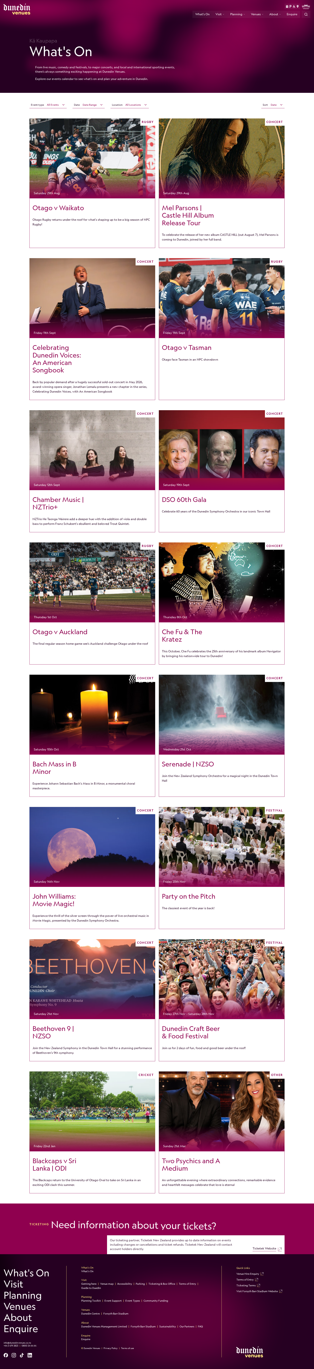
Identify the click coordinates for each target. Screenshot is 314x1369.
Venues (256, 14)
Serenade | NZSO (188, 764)
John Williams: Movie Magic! (54, 900)
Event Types (132, 1300)
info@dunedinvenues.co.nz (17, 1342)
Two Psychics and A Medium (191, 1164)
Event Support (113, 1300)
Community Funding (156, 1300)
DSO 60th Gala (184, 499)
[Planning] (287, 6)
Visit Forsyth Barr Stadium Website (257, 1291)
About (273, 14)
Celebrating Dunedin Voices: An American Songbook (57, 358)
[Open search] (306, 14)
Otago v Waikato (58, 207)
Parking (140, 1283)
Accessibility (124, 1283)
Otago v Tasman (187, 347)
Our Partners (187, 1326)
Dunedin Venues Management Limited (104, 1326)
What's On (202, 14)
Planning (236, 14)
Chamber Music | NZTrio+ (58, 503)
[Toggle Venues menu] (262, 14)
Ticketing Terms (246, 1285)
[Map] (298, 6)
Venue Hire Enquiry (247, 1273)
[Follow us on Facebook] (6, 1355)
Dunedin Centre (90, 1313)
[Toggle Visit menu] (223, 14)
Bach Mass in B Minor (54, 768)
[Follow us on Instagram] (14, 1355)
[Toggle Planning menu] (244, 14)
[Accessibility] (294, 6)
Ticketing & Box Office (161, 1283)
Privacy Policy (111, 1348)
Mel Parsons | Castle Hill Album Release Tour (188, 215)
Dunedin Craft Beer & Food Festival (191, 1032)
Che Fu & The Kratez (182, 635)
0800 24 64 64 (29, 1345)
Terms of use (127, 1348)
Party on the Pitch (188, 896)
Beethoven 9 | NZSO (53, 1032)
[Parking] (290, 6)
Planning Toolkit (91, 1300)
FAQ (200, 1326)
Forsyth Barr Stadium (115, 1313)
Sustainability (167, 1326)
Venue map (107, 1283)
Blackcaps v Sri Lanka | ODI (54, 1164)
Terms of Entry (187, 1283)
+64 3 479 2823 (11, 1345)
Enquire (292, 14)
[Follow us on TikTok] (22, 1355)
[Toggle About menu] (280, 14)
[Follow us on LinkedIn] (30, 1355)
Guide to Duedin (91, 1288)
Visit (219, 14)
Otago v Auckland (60, 631)
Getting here (88, 1283)
